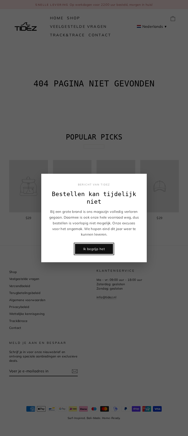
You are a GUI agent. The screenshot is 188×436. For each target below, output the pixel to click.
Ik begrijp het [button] (94, 249)
